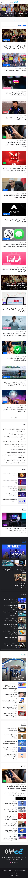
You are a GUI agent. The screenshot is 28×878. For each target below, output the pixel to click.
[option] (21, 10)
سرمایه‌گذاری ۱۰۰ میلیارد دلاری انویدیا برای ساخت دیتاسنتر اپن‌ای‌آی (15, 384)
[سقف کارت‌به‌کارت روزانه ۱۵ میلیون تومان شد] (22, 694)
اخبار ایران (23, 766)
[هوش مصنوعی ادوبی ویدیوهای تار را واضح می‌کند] (22, 626)
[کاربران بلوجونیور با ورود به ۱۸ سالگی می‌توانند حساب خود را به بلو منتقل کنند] (22, 755)
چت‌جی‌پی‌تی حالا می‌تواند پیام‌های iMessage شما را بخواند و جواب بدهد (14, 245)
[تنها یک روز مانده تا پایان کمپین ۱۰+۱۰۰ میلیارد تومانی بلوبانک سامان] (22, 743)
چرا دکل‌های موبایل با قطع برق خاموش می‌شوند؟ (14, 460)
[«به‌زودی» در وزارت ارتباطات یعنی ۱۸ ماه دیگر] (22, 809)
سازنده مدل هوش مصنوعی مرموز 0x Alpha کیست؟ (15, 221)
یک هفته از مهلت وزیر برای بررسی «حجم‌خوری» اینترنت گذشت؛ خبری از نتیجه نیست (15, 409)
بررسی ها (23, 655)
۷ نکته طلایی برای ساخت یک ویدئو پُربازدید (21, 570)
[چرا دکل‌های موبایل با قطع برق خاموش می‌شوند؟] (22, 803)
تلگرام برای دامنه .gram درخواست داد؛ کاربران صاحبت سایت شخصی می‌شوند (14, 334)
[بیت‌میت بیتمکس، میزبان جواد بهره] (14, 552)
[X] (16, 862)
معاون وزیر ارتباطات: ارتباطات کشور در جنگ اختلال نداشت (15, 196)
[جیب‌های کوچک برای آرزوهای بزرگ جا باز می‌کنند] (22, 707)
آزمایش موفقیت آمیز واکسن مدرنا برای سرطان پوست (14, 310)
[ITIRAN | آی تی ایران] (14, 2)
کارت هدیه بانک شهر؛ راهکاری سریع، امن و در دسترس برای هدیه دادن (10, 715)
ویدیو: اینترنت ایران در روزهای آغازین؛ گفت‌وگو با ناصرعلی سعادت (20, 585)
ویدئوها (24, 541)
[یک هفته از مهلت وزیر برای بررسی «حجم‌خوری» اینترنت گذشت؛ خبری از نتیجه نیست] (22, 836)
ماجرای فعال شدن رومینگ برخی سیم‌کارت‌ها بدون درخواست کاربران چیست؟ (15, 144)
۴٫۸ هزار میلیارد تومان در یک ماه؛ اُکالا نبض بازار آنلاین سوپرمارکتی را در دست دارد (14, 170)
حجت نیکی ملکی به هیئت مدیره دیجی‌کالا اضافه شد (16, 119)
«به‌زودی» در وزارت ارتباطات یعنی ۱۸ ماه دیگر (15, 463)
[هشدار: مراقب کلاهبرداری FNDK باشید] (22, 482)
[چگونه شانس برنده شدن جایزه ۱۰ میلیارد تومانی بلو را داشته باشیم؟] (22, 749)
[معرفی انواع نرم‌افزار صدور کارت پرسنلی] (22, 700)
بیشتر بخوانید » (20, 798)
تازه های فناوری (22, 25)
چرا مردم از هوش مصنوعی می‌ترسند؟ (8, 14)
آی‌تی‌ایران (23, 44)
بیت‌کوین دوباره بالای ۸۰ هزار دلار (18, 449)
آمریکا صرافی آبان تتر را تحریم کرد (10, 499)
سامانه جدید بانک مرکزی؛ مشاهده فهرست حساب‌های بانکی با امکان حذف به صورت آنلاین (10, 687)
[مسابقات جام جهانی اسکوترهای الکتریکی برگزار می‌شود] (22, 645)
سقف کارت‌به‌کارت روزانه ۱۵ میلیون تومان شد (11, 695)
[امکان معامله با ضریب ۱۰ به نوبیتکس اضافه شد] (22, 494)
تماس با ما (12, 875)
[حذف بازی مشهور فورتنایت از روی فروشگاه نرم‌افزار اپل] (22, 632)
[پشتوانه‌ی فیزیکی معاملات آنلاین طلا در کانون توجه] (22, 830)
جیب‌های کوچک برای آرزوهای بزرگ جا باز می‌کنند (10, 708)
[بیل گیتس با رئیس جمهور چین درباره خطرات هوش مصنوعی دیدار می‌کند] (21, 10)
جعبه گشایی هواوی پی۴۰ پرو (11, 637)
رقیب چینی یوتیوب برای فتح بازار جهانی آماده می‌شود (14, 270)
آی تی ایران (13, 871)
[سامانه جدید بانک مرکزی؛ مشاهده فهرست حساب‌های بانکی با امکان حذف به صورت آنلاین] (22, 685)
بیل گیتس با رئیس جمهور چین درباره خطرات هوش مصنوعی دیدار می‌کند (21, 14)
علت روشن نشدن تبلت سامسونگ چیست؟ (16, 452)
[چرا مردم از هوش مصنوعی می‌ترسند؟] (7, 10)
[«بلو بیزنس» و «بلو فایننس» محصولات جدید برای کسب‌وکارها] (14, 669)
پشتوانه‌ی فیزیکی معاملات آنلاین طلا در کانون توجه (11, 831)
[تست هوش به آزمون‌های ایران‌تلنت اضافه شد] (22, 730)
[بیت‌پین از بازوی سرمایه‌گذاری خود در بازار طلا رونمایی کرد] (22, 488)
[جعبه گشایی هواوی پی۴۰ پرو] (22, 639)
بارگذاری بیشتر (14, 418)
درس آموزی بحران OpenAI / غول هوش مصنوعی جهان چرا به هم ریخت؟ (15, 530)
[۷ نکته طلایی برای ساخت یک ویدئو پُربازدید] (20, 563)
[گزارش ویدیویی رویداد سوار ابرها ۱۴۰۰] (7, 563)
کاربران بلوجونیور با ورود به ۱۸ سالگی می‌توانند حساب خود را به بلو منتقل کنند (10, 756)
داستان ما (16, 875)
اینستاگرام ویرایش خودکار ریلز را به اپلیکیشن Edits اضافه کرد (16, 94)
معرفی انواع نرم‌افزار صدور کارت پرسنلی (9, 701)
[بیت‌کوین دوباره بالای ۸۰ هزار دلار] (22, 475)
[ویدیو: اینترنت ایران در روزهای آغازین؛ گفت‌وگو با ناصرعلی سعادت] (20, 577)
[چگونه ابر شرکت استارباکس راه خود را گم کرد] (22, 736)
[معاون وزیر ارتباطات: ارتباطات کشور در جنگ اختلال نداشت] (22, 824)
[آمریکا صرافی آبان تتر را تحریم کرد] (22, 501)
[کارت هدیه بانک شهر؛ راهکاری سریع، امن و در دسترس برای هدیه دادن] (22, 713)
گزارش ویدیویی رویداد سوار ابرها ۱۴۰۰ (8, 570)
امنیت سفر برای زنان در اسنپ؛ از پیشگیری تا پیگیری (16, 359)
